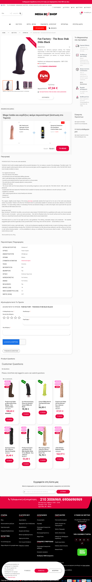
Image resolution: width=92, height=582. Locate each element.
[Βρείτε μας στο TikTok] (82, 543)
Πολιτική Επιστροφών (61, 520)
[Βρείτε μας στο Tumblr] (88, 539)
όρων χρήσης (86, 565)
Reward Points (58, 549)
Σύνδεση (88, 7)
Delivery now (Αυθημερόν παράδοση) (61, 537)
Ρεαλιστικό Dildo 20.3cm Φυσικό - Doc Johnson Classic (60, 404)
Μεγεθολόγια (22, 527)
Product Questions (8, 359)
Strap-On (25, 32)
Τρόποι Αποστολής (60, 533)
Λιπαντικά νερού (25, 260)
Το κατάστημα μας (6, 541)
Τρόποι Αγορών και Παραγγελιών (60, 524)
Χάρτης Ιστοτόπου (24, 538)
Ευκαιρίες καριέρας (42, 552)
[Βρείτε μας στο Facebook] (76, 539)
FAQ (73, 7)
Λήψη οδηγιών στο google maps (9, 545)
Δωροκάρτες (22, 520)
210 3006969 (12, 5)
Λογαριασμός (40, 520)
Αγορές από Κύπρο (24, 531)
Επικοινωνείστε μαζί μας (7, 523)
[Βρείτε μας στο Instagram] (84, 539)
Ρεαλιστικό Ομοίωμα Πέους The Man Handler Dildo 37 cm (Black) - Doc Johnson (28, 451)
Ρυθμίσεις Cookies (24, 545)
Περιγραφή (5, 157)
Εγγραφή (80, 7)
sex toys (30, 201)
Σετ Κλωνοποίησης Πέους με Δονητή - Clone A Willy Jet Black (28, 404)
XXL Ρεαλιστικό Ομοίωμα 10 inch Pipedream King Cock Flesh (24, 127)
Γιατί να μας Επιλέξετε (25, 542)
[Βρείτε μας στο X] (80, 539)
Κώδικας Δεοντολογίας (61, 545)
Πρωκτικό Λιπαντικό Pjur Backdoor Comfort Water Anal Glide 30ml (56, 127)
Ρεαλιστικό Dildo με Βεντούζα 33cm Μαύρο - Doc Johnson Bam (10, 404)
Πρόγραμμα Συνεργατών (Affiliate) (43, 528)
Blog (2, 520)
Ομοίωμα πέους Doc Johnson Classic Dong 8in (10, 449)
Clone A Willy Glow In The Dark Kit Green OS (45, 403)
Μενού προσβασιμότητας (26, 534)
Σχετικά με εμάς (5, 527)
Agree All (41, 570)
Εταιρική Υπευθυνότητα (7, 531)
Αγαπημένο (57, 7)
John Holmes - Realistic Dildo (59, 448)
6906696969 (19, 5)
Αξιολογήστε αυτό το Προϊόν (12, 302)
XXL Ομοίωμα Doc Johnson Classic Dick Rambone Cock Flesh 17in (45, 450)
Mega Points (40, 536)
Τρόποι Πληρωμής (60, 529)
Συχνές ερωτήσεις (60, 542)
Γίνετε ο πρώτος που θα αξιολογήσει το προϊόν (16, 91)
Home (3, 32)
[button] (18, 85)
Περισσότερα (11, 577)
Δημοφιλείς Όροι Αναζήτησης (27, 523)
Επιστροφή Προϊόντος (43, 533)
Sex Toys (14, 32)
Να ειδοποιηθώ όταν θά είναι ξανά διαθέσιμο (52, 92)
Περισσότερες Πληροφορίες (12, 242)
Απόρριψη (55, 570)
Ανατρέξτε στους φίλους (7, 108)
